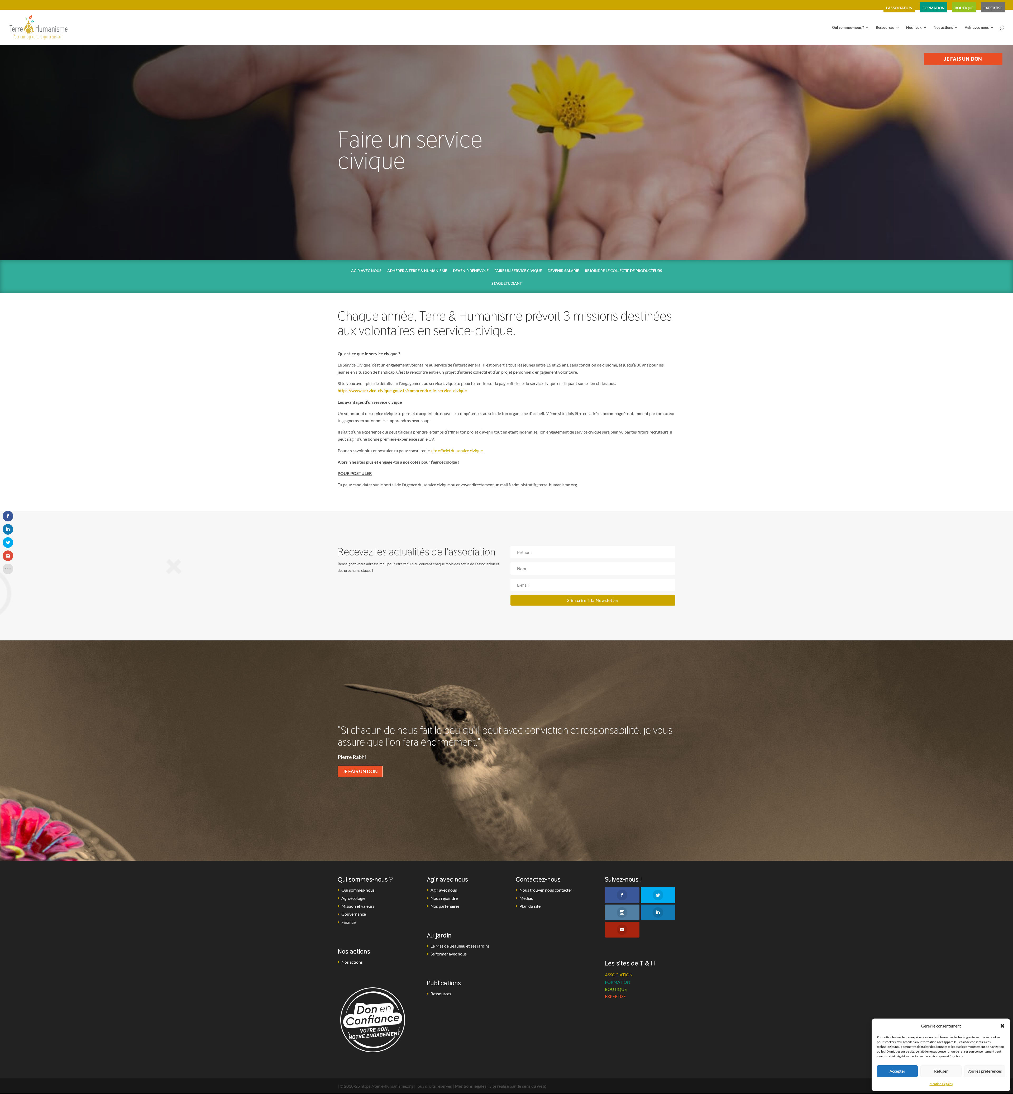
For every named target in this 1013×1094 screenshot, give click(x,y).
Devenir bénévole (471, 271)
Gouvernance (353, 913)
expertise (992, 8)
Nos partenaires (445, 906)
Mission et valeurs (357, 906)
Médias (526, 898)
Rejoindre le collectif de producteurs (623, 271)
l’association (899, 8)
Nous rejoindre (444, 898)
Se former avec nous (449, 953)
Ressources (885, 28)
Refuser (941, 1071)
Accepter (897, 1071)
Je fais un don (360, 771)
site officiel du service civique (457, 450)
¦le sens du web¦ (531, 1085)
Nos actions (943, 28)
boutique (964, 8)
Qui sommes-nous (358, 889)
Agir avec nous (977, 28)
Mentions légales (941, 1084)
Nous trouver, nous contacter (545, 889)
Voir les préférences (984, 1071)
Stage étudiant (506, 284)
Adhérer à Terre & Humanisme (417, 271)
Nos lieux (914, 28)
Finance (348, 922)
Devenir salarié (563, 271)
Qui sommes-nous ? (848, 28)
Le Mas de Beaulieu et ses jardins (460, 945)
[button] (1002, 1026)
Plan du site (530, 906)
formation (934, 8)
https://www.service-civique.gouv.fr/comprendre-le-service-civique (402, 390)
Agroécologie (353, 898)
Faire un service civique (518, 271)
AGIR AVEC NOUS (366, 271)
